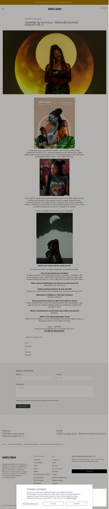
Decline (76, 504)
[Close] (102, 491)
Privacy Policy (72, 498)
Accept (53, 504)
